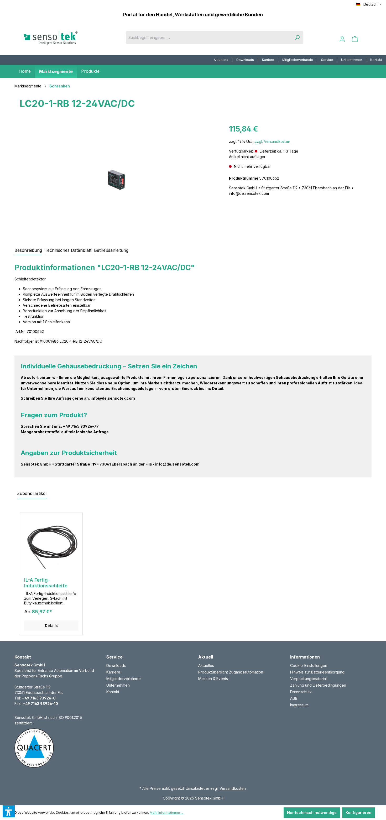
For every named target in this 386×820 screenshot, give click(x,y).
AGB (294, 698)
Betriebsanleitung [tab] (111, 250)
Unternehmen (351, 60)
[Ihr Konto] (342, 39)
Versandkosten (233, 788)
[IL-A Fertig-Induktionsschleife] (51, 547)
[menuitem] (221, 60)
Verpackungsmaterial (308, 678)
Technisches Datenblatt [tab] (68, 250)
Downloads (245, 60)
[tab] (28, 250)
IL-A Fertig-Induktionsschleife (45, 582)
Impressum (299, 705)
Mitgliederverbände (297, 60)
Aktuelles (221, 60)
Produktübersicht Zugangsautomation (230, 672)
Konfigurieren (358, 812)
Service (327, 60)
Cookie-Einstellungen (308, 665)
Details (51, 625)
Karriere (268, 60)
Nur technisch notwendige (312, 812)
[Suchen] (297, 37)
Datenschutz (301, 692)
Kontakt (376, 60)
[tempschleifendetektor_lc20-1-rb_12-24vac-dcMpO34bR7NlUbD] (116, 180)
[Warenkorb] (354, 39)
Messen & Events (213, 678)
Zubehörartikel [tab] (31, 493)
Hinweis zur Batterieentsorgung (317, 672)
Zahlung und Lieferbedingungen (318, 685)
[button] (9, 811)
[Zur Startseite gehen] (59, 37)
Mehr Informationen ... (166, 812)
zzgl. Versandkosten (272, 141)
